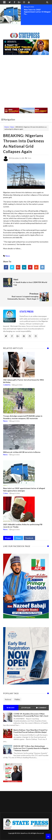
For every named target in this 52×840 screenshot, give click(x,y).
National (8, 699)
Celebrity (6, 385)
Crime (5, 493)
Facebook (29, 538)
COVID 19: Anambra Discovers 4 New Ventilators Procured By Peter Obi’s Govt (31, 715)
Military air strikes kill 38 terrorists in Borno (21, 452)
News (12, 127)
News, (29, 158)
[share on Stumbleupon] (36, 267)
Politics (17, 699)
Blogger (8, 538)
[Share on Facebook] (6, 267)
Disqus (18, 538)
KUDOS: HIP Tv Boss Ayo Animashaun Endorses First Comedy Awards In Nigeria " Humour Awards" (31, 748)
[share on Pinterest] (30, 267)
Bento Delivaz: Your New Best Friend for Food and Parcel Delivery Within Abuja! (31, 731)
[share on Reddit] (42, 267)
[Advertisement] (26, 81)
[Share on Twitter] (12, 267)
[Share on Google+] (18, 267)
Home (6, 127)
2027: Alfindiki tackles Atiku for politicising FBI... (37, 11)
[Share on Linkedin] (24, 267)
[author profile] (5, 161)
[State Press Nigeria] (26, 34)
